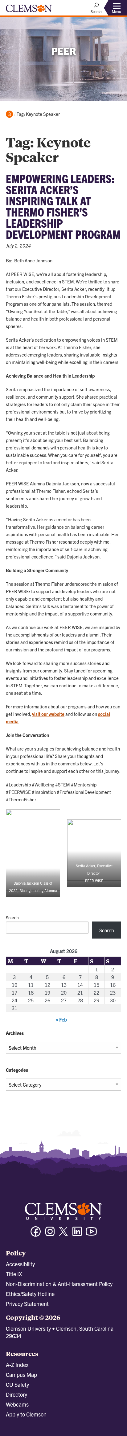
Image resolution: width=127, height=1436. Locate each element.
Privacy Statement (27, 1303)
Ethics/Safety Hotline (30, 1293)
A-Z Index (17, 1364)
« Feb (61, 1019)
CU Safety (17, 1384)
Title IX (14, 1273)
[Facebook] (36, 1234)
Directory (16, 1394)
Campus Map (21, 1374)
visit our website (48, 714)
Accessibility (20, 1263)
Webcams (17, 1404)
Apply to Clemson (26, 1414)
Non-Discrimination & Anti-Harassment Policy (59, 1283)
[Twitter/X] (63, 1234)
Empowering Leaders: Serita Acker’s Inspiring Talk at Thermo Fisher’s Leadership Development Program (63, 206)
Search (12, 917)
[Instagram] (50, 1234)
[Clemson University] (29, 10)
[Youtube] (91, 1234)
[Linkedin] (77, 1234)
